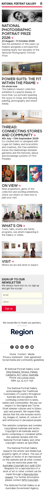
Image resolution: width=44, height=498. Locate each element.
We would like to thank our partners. (22, 322)
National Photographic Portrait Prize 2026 (16, 31)
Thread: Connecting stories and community (22, 131)
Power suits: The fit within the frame (21, 81)
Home (13, 354)
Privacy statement (12, 357)
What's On (12, 225)
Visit (6, 261)
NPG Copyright (30, 480)
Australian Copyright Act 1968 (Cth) (22, 465)
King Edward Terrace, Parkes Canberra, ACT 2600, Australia (22, 373)
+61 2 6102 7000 (26, 377)
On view (10, 185)
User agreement (32, 357)
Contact (22, 354)
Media (31, 354)
